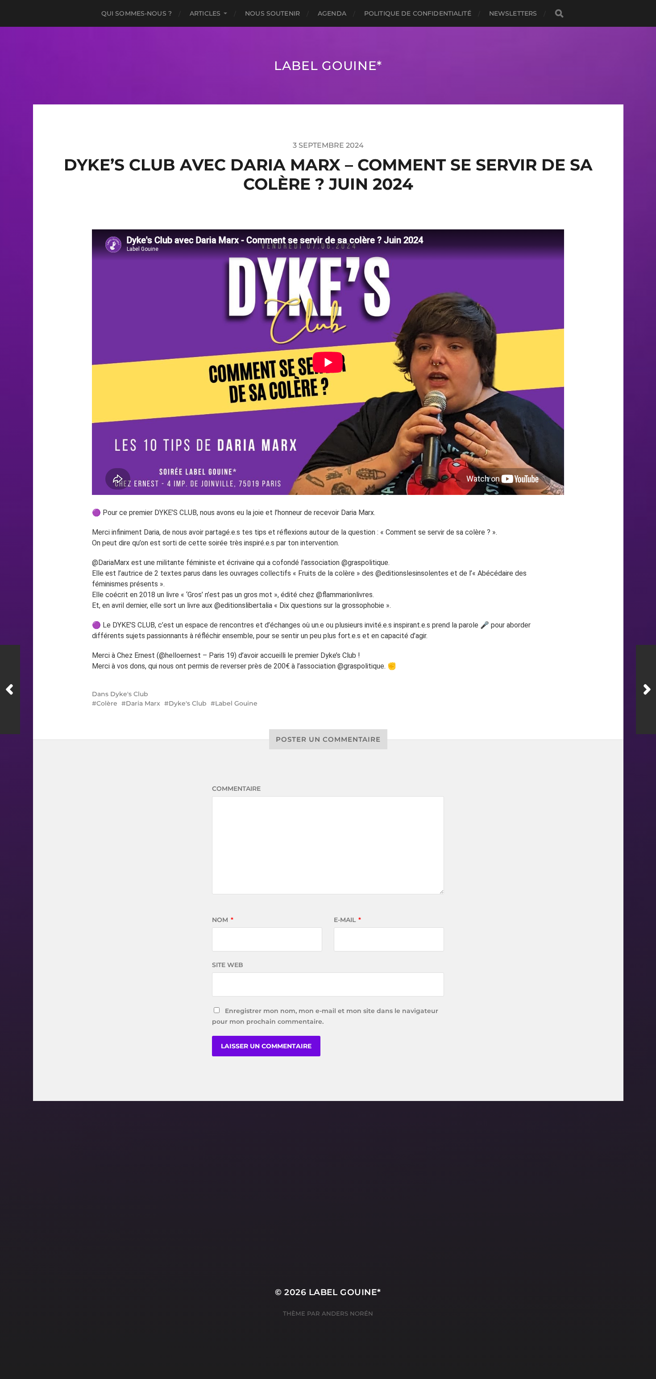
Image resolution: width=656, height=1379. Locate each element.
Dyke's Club (129, 694)
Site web (227, 965)
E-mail (347, 920)
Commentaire (236, 789)
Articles (205, 13)
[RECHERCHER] (559, 13)
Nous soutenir (272, 13)
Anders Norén (347, 1313)
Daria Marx (143, 703)
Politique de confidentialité (417, 13)
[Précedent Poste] (10, 689)
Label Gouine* (328, 65)
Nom (222, 920)
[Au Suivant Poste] (646, 689)
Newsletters (513, 13)
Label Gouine (236, 703)
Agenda (332, 13)
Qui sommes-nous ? (136, 13)
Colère (106, 703)
